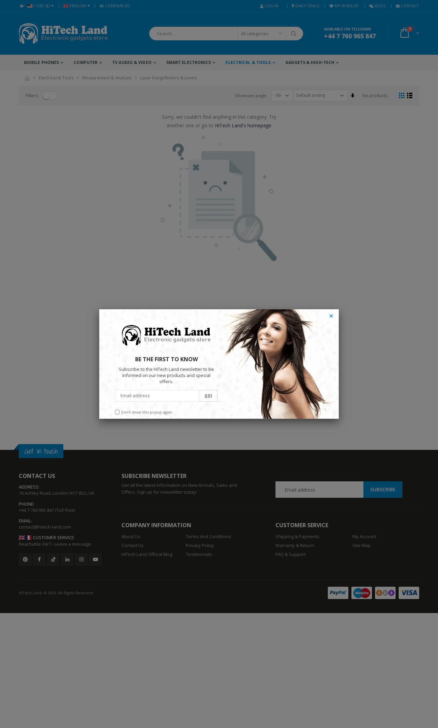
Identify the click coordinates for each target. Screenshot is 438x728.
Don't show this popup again (146, 412)
